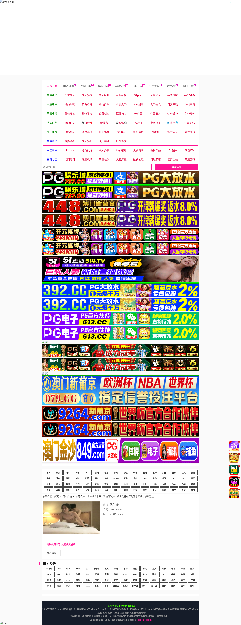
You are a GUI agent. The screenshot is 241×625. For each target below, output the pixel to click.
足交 (135, 478)
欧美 (58, 473)
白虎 (49, 574)
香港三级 (103, 86)
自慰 (164, 490)
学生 (68, 569)
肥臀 (126, 580)
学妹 (126, 473)
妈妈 (97, 586)
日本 (68, 473)
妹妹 (88, 586)
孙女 (68, 574)
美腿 (48, 490)
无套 (164, 484)
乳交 (135, 490)
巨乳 (68, 478)
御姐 (116, 490)
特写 (173, 569)
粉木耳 (145, 586)
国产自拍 (68, 86)
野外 (78, 569)
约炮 (155, 484)
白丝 (68, 580)
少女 (87, 490)
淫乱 (88, 580)
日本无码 (137, 86)
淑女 (59, 574)
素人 (58, 484)
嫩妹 (116, 484)
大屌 (59, 586)
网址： (106, 514)
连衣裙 (126, 586)
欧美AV (171, 86)
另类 (193, 478)
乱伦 (97, 490)
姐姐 (78, 586)
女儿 (68, 586)
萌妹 (88, 569)
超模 (68, 484)
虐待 (173, 580)
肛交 (126, 478)
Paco (135, 574)
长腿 (97, 574)
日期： (106, 509)
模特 (155, 473)
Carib (125, 574)
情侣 (135, 473)
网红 (97, 478)
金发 (106, 490)
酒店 (116, 574)
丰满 (126, 569)
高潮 (107, 574)
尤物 (184, 484)
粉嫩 (154, 580)
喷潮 (135, 580)
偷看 (78, 574)
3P (174, 478)
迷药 (173, 586)
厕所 (183, 580)
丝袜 (174, 473)
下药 (155, 490)
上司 (59, 569)
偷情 (126, 490)
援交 (184, 490)
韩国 (78, 473)
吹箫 (183, 586)
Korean (116, 478)
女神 (192, 574)
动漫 (164, 478)
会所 (107, 580)
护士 (164, 473)
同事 (48, 484)
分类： (106, 504)
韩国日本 (85, 86)
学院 (59, 580)
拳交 (145, 490)
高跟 (58, 490)
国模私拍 (120, 86)
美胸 (135, 484)
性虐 (154, 574)
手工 (48, 478)
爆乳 (193, 490)
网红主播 (188, 86)
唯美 (145, 569)
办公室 (116, 586)
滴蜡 (88, 574)
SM (183, 478)
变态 (145, 574)
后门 (116, 580)
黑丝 (78, 580)
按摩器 (135, 586)
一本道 (49, 569)
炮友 (192, 569)
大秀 (116, 569)
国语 (164, 580)
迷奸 (58, 478)
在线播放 (51, 553)
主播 (106, 478)
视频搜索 (176, 167)
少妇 (78, 484)
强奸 (193, 473)
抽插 (173, 574)
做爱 (174, 490)
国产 (48, 473)
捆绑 (164, 586)
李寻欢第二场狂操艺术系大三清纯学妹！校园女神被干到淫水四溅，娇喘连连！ (116, 496)
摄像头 (97, 569)
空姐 (145, 473)
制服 (78, 478)
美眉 (145, 580)
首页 (56, 496)
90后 (97, 580)
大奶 (87, 484)
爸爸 (107, 586)
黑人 (107, 569)
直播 (97, 484)
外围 (183, 574)
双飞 (184, 473)
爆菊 (183, 569)
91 (87, 473)
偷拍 (106, 473)
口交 (145, 478)
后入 (174, 484)
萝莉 (116, 473)
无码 (155, 478)
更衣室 (154, 586)
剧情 (87, 478)
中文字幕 (154, 86)
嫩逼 (193, 484)
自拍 (97, 473)
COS (145, 484)
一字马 (192, 580)
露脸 (164, 569)
